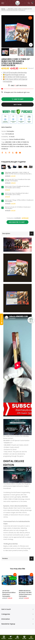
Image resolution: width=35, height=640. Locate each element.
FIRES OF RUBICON (23, 142)
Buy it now (17, 104)
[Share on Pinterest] (9, 153)
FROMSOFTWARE (6, 144)
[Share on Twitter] (6, 153)
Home (3, 8)
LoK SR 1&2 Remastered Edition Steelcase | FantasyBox (9, 593)
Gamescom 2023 (7, 146)
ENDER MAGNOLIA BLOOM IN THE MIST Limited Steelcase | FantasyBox (25, 593)
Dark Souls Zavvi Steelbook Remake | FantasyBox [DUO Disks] (17, 194)
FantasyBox (10, 131)
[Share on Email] (20, 153)
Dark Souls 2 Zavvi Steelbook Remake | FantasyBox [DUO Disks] (17, 187)
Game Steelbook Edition (17, 139)
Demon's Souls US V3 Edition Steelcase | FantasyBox (18, 207)
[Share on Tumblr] (13, 153)
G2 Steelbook (9, 134)
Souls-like (28, 146)
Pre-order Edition (18, 146)
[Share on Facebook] (2, 153)
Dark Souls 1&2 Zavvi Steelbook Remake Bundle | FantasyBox (17, 180)
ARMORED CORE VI (11, 142)
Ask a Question (6, 127)
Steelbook (4, 149)
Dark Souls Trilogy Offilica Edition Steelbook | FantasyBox (19, 200)
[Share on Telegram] (16, 153)
